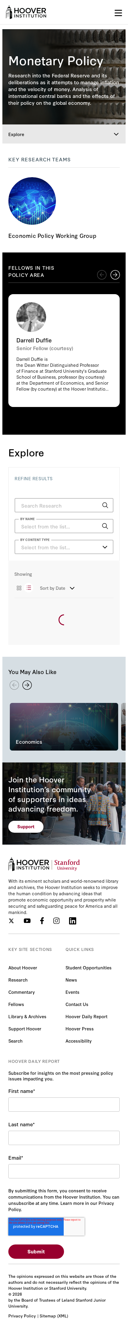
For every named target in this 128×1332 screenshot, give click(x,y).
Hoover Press (79, 1028)
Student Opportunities (88, 967)
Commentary (21, 992)
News (71, 980)
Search (15, 1041)
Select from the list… (45, 547)
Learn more (64, 350)
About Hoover (22, 967)
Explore (16, 134)
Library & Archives (27, 1016)
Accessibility (78, 1041)
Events (72, 992)
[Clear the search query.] (95, 526)
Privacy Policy (22, 1316)
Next (115, 275)
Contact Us (76, 1004)
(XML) (62, 1316)
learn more (64, 208)
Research (18, 980)
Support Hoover (24, 1028)
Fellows (16, 1004)
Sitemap (48, 1316)
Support (26, 826)
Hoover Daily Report (86, 1016)
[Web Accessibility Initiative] (26, 12)
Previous (102, 275)
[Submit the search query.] (105, 505)
